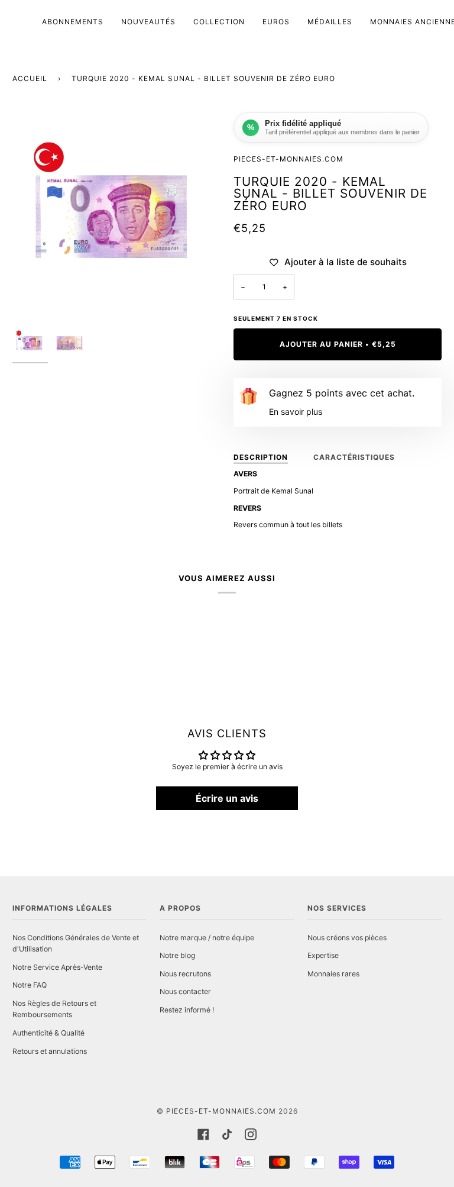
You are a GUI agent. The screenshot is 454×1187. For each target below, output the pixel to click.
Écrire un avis (227, 798)
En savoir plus (295, 412)
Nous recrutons (185, 973)
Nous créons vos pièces (347, 937)
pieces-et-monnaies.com (221, 1111)
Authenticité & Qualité (48, 1032)
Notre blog (177, 955)
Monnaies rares (333, 973)
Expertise (323, 955)
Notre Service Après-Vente (57, 967)
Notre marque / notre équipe (207, 937)
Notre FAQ (29, 984)
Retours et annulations (49, 1051)
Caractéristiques (354, 457)
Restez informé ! (187, 1009)
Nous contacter (185, 991)
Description (261, 457)
